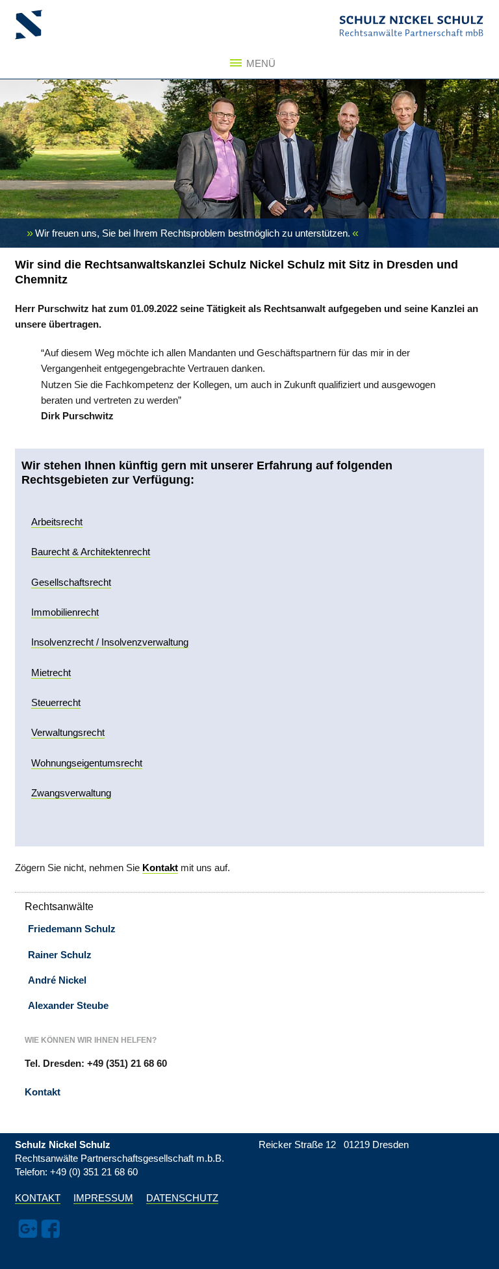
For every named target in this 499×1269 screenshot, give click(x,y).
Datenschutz (182, 1198)
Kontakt (42, 1091)
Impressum (103, 1198)
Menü (257, 63)
